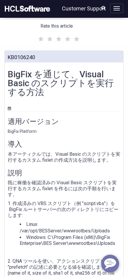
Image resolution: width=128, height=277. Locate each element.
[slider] (58, 38)
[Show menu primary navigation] (116, 8)
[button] (103, 8)
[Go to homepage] (26, 9)
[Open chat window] (110, 264)
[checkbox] (40, 37)
